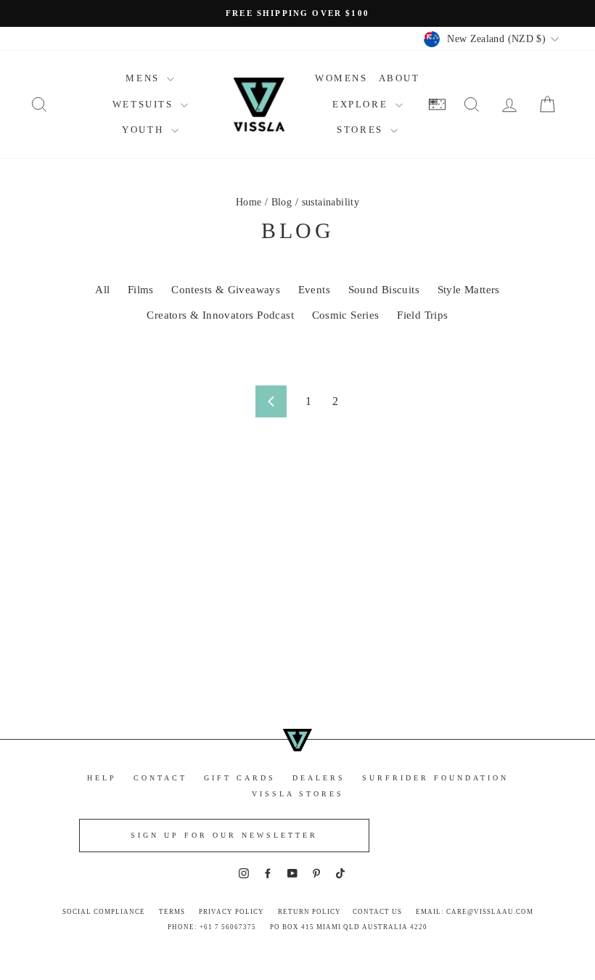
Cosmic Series (345, 315)
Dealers (318, 778)
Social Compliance (103, 911)
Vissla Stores (298, 794)
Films (141, 289)
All (102, 289)
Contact (160, 778)
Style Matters (469, 289)
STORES (362, 129)
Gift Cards (240, 778)
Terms (172, 911)
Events (314, 289)
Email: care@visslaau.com (474, 911)
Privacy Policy (231, 911)
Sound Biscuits (384, 289)
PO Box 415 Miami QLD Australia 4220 (348, 927)
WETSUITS (144, 104)
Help (102, 778)
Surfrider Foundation (435, 778)
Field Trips (422, 315)
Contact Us (377, 911)
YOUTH (145, 129)
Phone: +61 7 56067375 (212, 927)
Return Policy (309, 911)
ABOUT (399, 78)
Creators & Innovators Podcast (220, 315)
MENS (144, 78)
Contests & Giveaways (225, 289)
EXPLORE (362, 104)
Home (249, 202)
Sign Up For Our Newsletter (224, 835)
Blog (281, 202)
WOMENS (341, 78)
